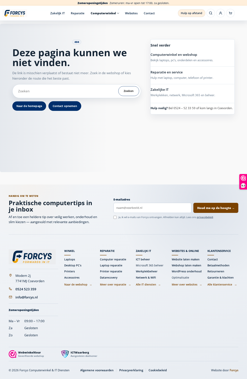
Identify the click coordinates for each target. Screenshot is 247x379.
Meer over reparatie (115, 284)
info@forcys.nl (26, 297)
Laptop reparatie (111, 265)
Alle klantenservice (222, 284)
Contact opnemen (65, 106)
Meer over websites (187, 284)
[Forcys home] (32, 256)
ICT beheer (143, 259)
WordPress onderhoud (187, 271)
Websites (131, 13)
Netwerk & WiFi (146, 277)
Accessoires (72, 277)
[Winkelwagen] (230, 13)
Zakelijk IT (57, 13)
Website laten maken (186, 259)
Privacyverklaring (131, 370)
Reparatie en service (167, 72)
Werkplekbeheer (146, 271)
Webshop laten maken (186, 265)
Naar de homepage (29, 106)
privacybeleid (205, 217)
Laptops (69, 259)
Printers (69, 271)
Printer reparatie (111, 271)
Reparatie (78, 13)
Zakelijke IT (160, 89)
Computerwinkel (103, 13)
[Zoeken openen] (210, 13)
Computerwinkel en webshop (174, 54)
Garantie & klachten (220, 277)
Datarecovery (109, 277)
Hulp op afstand (191, 13)
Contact (149, 13)
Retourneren (215, 271)
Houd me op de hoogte (216, 208)
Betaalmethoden (218, 265)
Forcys (234, 370)
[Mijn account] (220, 13)
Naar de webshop (78, 284)
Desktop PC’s (72, 265)
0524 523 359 (25, 289)
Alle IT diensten (148, 284)
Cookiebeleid (158, 370)
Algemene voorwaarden (97, 370)
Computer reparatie (113, 259)
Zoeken (129, 91)
